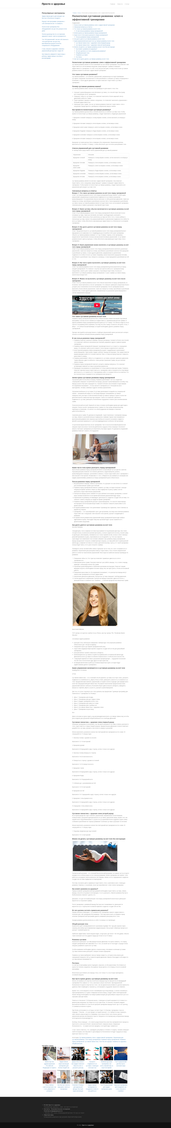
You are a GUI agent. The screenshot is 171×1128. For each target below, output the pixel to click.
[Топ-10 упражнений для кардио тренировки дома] (106, 1083)
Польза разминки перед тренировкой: (87, 37)
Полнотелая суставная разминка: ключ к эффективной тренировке (94, 25)
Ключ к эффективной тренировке (102, 1037)
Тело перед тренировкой (92, 1039)
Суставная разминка (85, 1037)
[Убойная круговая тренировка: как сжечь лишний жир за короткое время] (106, 1060)
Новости (120, 4)
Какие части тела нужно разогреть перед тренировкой (91, 35)
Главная (112, 4)
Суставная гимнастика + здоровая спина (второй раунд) (93, 45)
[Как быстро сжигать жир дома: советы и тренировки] (63, 1083)
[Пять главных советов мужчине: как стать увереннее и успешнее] (49, 1083)
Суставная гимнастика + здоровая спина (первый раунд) (93, 43)
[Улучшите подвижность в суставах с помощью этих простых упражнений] (92, 1060)
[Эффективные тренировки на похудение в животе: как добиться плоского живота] (92, 1083)
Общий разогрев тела (82, 53)
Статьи (127, 4)
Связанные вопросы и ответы (83, 27)
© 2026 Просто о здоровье (52, 1105)
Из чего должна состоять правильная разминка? (91, 51)
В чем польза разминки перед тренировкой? (89, 31)
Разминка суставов (82, 55)
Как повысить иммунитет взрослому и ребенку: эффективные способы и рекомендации (53, 56)
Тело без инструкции (105, 1041)
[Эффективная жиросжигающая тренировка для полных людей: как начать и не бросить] (63, 1060)
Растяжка (79, 57)
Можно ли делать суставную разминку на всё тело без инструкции (94, 47)
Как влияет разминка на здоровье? (86, 49)
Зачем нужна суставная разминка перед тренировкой (90, 33)
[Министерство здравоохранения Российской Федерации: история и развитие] (49, 1060)
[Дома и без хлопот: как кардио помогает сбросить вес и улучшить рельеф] (78, 1060)
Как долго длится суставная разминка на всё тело (89, 39)
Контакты (47, 1109)
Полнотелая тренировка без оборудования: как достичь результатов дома (54, 29)
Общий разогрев (77, 1043)
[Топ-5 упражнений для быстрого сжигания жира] (120, 1060)
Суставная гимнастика (91, 1041)
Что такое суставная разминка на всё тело (87, 29)
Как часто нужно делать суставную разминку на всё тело (91, 59)
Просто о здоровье (53, 3)
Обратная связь (49, 1115)
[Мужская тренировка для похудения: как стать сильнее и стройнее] (120, 1083)
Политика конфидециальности (53, 1111)
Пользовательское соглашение (60, 1109)
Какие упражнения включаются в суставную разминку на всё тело (94, 41)
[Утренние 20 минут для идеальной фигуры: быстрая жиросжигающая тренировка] (78, 1083)
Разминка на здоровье (119, 1041)
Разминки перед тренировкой (110, 1039)
